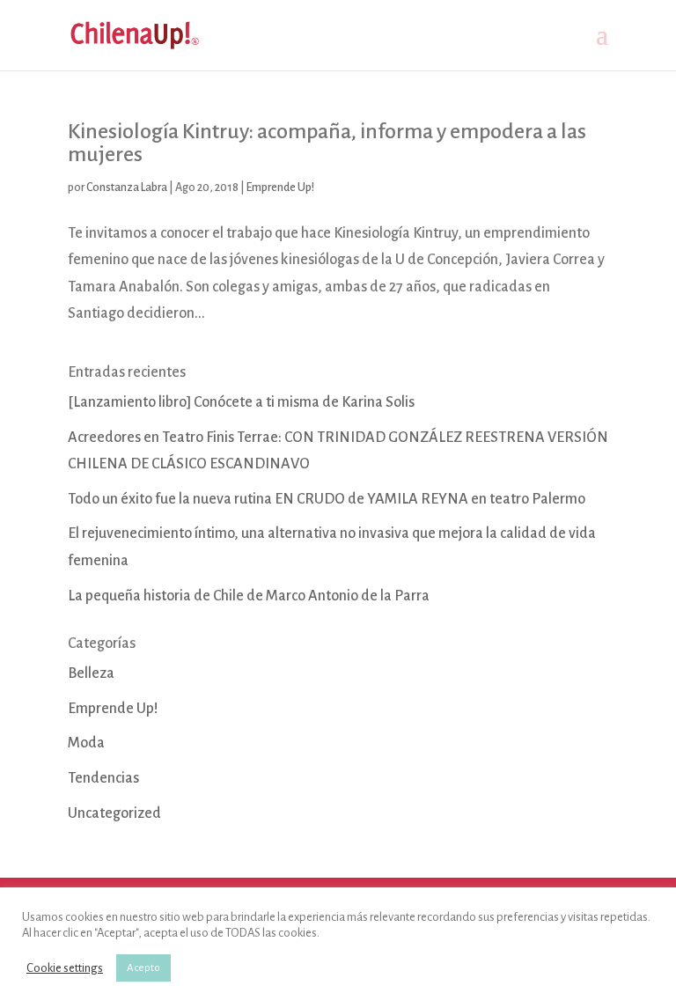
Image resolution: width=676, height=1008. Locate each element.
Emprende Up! (280, 187)
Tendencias (103, 778)
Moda (86, 743)
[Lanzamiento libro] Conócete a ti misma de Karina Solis (241, 402)
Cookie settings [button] (64, 968)
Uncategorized (114, 813)
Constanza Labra (126, 187)
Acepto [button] (143, 968)
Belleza (91, 673)
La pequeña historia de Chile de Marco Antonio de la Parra (249, 596)
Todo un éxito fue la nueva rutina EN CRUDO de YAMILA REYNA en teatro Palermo (326, 499)
